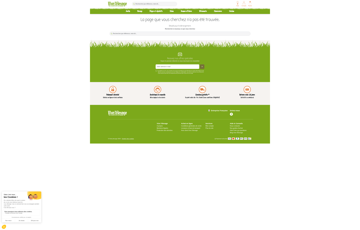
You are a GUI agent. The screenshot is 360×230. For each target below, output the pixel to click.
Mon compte (210, 126)
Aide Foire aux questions (238, 130)
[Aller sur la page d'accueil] (117, 4)
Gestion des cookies (128, 138)
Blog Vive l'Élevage (236, 132)
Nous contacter (235, 126)
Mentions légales (162, 128)
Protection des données (164, 130)
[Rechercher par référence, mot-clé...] (134, 4)
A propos (160, 126)
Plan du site (209, 128)
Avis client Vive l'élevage (189, 130)
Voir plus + (111, 76)
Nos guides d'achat (236, 128)
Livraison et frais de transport (190, 128)
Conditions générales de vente (191, 126)
